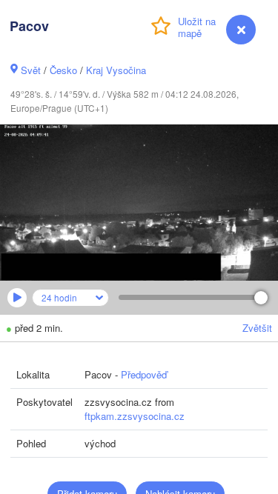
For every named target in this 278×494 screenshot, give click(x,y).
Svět (31, 70)
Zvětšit (257, 328)
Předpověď (144, 374)
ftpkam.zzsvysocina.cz (135, 416)
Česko (63, 70)
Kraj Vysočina (116, 70)
